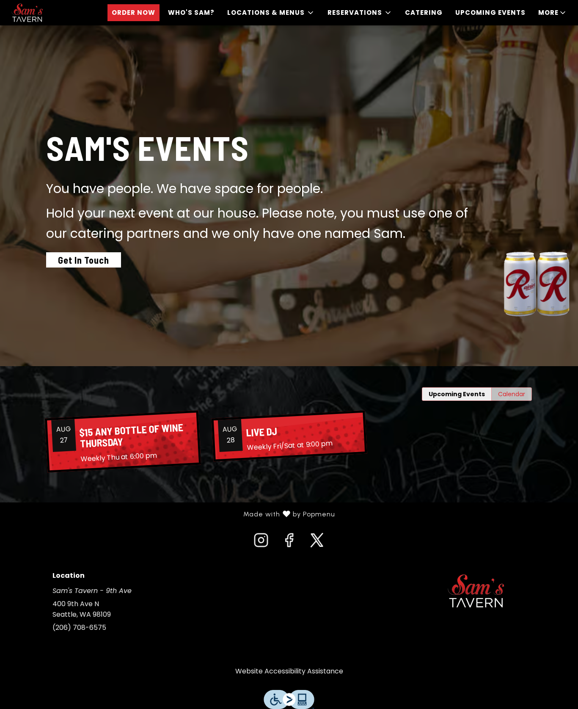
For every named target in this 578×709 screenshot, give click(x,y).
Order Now (133, 12)
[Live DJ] (288, 436)
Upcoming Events (490, 12)
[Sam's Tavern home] (45, 12)
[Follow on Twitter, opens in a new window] (317, 542)
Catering (424, 12)
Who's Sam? (191, 12)
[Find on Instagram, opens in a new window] (261, 542)
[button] (271, 12)
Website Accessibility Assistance (289, 671)
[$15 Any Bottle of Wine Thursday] (122, 442)
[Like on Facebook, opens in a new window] (289, 542)
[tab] (457, 394)
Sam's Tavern (476, 591)
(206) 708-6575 (79, 627)
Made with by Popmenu (170, 514)
